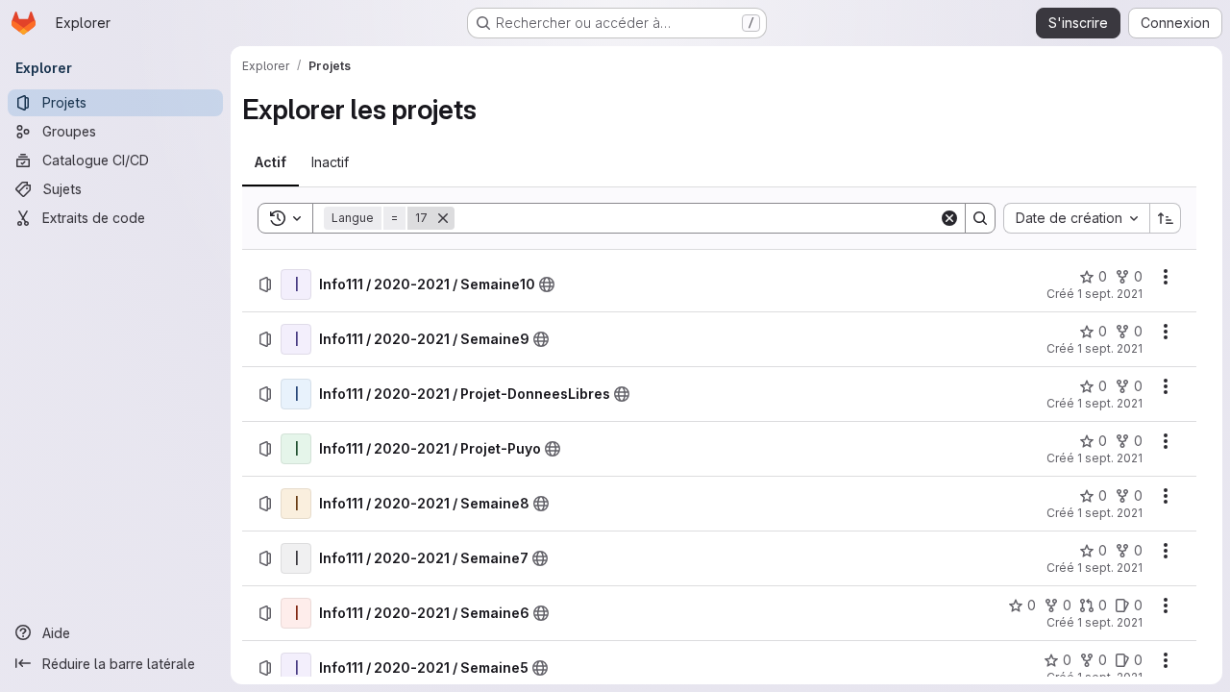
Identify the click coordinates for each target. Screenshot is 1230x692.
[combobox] (1076, 218)
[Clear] (949, 218)
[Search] (980, 218)
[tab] (270, 162)
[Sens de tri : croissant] (1165, 218)
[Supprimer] (443, 218)
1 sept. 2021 (1110, 293)
